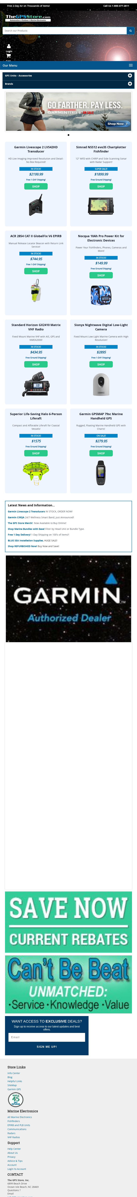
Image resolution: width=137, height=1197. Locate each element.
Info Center (14, 1073)
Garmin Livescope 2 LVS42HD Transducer (36, 149)
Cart (8, 61)
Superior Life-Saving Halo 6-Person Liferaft (36, 416)
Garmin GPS (14, 1089)
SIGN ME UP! (47, 1046)
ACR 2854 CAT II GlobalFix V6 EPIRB (35, 236)
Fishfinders (14, 1121)
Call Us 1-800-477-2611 (116, 5)
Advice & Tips (15, 1160)
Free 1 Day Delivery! (19, 534)
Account (12, 1164)
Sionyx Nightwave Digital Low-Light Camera (101, 327)
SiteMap (12, 1085)
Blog (10, 1077)
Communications (17, 1129)
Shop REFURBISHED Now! (22, 546)
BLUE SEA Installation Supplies (25, 540)
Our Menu (10, 65)
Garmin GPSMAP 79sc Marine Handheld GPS (101, 416)
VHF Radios (14, 1137)
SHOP (36, 186)
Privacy (11, 1156)
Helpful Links (15, 1081)
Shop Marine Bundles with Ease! (26, 528)
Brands (9, 83)
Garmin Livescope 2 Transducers (26, 511)
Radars (11, 1133)
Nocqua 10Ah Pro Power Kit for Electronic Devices (101, 238)
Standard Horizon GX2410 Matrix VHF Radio (36, 327)
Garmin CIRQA (16, 517)
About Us (13, 1152)
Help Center (14, 1148)
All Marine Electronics (20, 1117)
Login (9, 51)
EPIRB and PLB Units (19, 1125)
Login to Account (17, 1169)
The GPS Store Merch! (20, 523)
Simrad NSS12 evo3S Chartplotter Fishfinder (101, 149)
